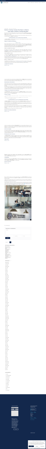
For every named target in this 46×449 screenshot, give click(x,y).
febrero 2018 (6, 345)
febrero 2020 (6, 326)
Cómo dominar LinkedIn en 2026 (8, 253)
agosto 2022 (6, 306)
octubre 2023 (6, 290)
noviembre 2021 (7, 317)
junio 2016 (6, 369)
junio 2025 (6, 270)
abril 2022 (6, 310)
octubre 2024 (6, 278)
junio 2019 (6, 333)
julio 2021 (6, 321)
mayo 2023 (6, 297)
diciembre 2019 (7, 329)
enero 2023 (6, 301)
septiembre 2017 (7, 349)
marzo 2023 (6, 298)
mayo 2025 (6, 271)
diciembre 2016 (7, 361)
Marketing (7, 383)
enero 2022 (6, 314)
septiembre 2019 (7, 330)
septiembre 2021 (7, 318)
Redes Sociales (8, 387)
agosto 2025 (6, 267)
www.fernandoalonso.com (17, 50)
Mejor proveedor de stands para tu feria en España (7, 247)
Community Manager (8, 375)
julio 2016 (6, 368)
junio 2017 (6, 353)
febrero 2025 (6, 274)
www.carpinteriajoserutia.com (19, 61)
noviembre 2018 (7, 337)
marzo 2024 (6, 286)
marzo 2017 (6, 357)
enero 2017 (6, 360)
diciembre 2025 (7, 262)
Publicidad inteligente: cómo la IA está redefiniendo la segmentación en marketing (7, 250)
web (24, 184)
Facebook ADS (8, 380)
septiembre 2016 (7, 365)
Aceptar (31, 446)
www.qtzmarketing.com (25, 61)
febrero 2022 (6, 313)
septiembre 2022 (7, 305)
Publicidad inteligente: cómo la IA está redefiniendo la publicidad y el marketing (8, 255)
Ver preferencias (42, 446)
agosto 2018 (6, 341)
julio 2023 (6, 294)
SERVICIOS (33, 432)
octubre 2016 (6, 364)
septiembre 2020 (7, 325)
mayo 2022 (6, 309)
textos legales (13, 419)
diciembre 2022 (7, 302)
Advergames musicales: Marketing (8, 258)
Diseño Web (14, 28)
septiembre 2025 (7, 266)
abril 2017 (6, 356)
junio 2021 (6, 322)
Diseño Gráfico (8, 376)
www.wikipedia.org (11, 50)
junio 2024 (6, 282)
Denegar (37, 446)
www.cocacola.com (6, 50)
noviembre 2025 (7, 263)
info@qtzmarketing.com (27, 183)
